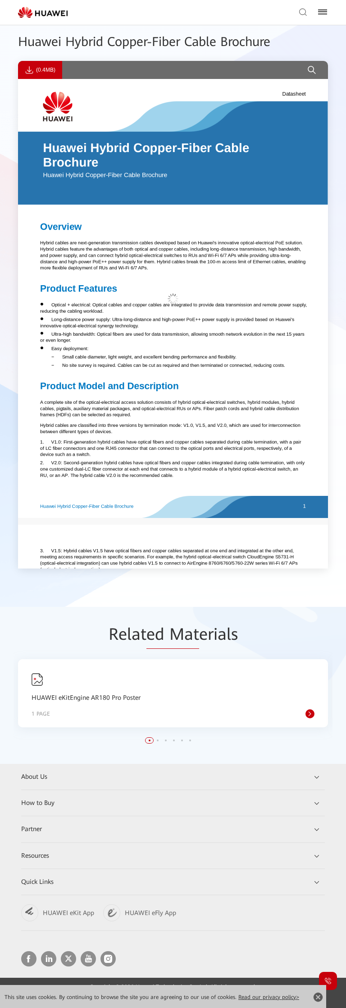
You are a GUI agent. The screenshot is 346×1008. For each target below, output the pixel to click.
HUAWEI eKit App (68, 912)
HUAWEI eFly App (150, 912)
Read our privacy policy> (268, 997)
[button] (149, 740)
